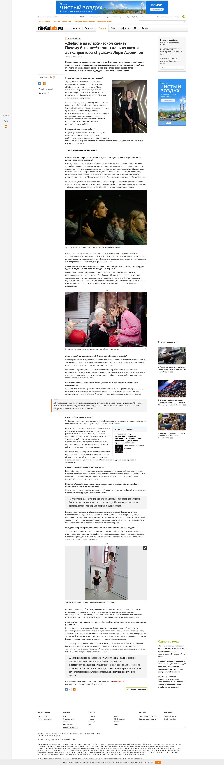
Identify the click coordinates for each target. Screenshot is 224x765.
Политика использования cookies (49, 735)
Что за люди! (43, 93)
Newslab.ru (118, 681)
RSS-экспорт (67, 725)
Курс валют (140, 17)
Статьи (69, 38)
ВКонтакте (44, 716)
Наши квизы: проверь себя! (62, 22)
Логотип (66, 722)
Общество (77, 38)
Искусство (48, 89)
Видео (116, 725)
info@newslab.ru (170, 719)
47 (54, 77)
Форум (116, 722)
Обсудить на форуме (138, 689)
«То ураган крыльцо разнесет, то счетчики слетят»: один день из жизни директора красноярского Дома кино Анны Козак (172, 651)
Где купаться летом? (104, 22)
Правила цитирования (135, 759)
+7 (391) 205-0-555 (170, 716)
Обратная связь (68, 719)
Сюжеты (91, 722)
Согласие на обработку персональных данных (168, 59)
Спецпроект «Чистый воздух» (84, 22)
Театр (41, 89)
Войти (177, 17)
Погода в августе (44, 22)
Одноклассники (46, 719)
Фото (90, 725)
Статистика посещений (147, 716)
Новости (91, 716)
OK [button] (158, 762)
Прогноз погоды (116, 17)
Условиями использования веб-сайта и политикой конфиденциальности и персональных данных (171, 50)
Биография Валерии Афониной (82, 150)
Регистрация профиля (164, 17)
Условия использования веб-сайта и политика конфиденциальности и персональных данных (69, 733)
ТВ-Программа (119, 719)
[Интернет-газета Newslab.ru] (51, 28)
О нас (65, 716)
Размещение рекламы (147, 719)
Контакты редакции (70, 727)
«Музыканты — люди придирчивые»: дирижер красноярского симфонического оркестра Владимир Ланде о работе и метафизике (128, 438)
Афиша (116, 716)
